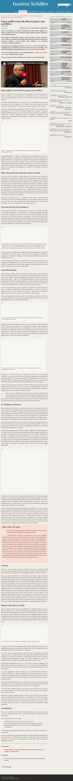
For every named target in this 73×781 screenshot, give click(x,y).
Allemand (25, 778)
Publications (51, 11)
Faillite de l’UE (62, 102)
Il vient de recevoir (31, 46)
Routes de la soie (68, 87)
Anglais (20, 778)
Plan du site (26, 777)
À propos (68, 11)
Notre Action (22, 11)
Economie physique (60, 107)
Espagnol (30, 778)
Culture (70, 120)
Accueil (15, 11)
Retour (3, 57)
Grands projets (43, 28)
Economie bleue (35, 28)
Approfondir (42, 11)
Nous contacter (19, 777)
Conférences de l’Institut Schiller (20, 16)
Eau (29, 28)
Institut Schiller (31, 4)
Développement (23, 28)
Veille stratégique (32, 11)
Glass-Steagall (69, 102)
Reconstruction (68, 107)
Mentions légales (34, 777)
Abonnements (60, 11)
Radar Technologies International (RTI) (34, 49)
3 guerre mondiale (68, 92)
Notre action (8, 16)
